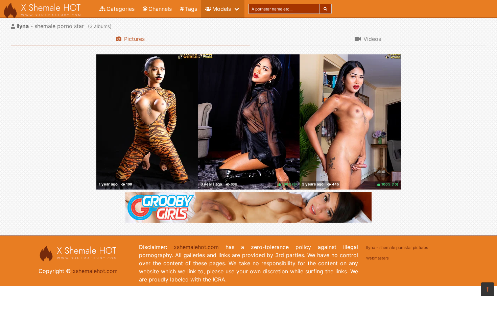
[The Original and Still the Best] (248, 220)
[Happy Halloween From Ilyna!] (147, 122)
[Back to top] (487, 289)
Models (221, 8)
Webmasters (377, 258)
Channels (160, 8)
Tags (191, 8)
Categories (120, 8)
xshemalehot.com (95, 271)
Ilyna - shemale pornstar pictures (397, 247)
